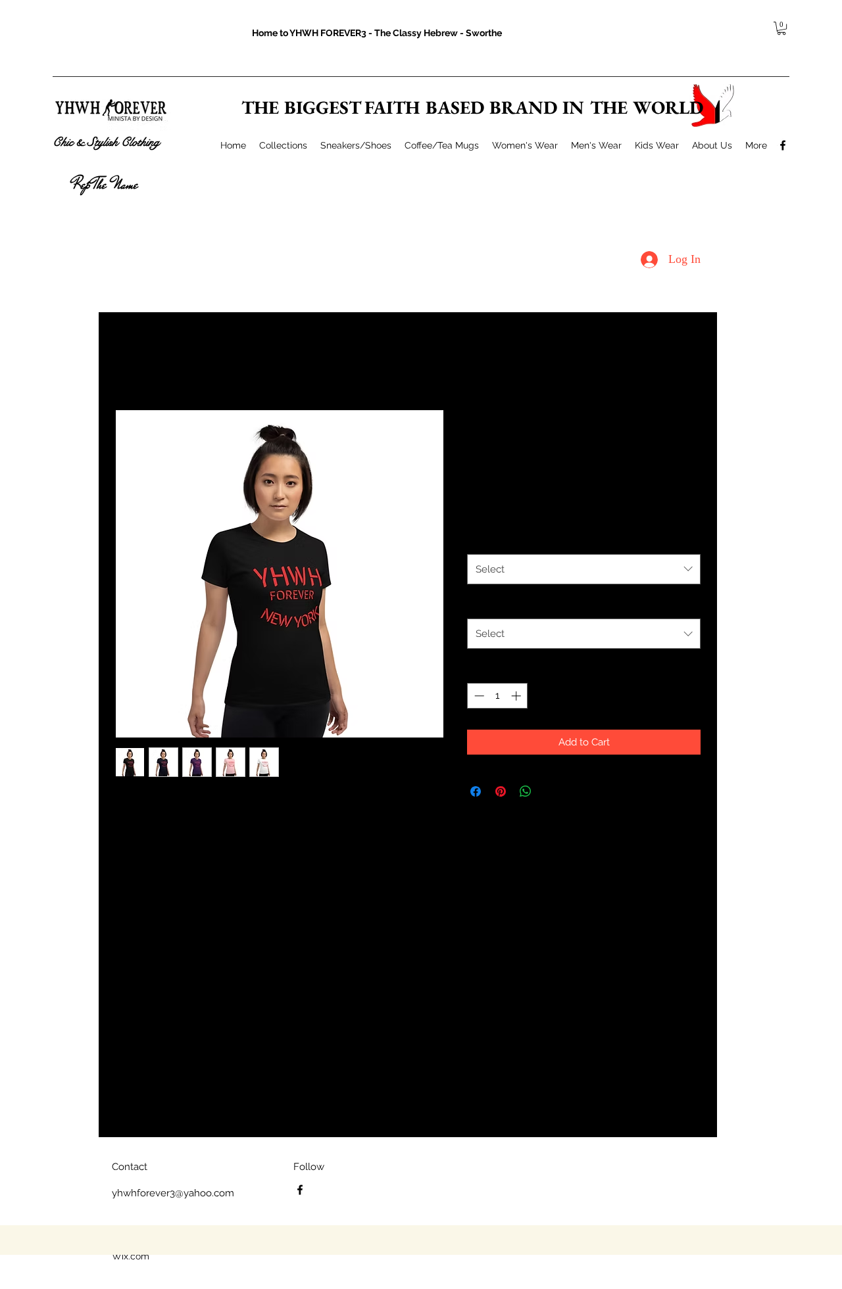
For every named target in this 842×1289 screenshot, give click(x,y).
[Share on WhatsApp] (525, 791)
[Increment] (517, 696)
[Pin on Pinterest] (500, 791)
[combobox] (584, 569)
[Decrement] (478, 696)
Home (128, 360)
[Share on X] (550, 791)
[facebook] (782, 145)
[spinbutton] (497, 696)
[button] (781, 28)
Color (482, 539)
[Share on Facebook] (475, 791)
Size (479, 604)
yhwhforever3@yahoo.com (173, 1193)
